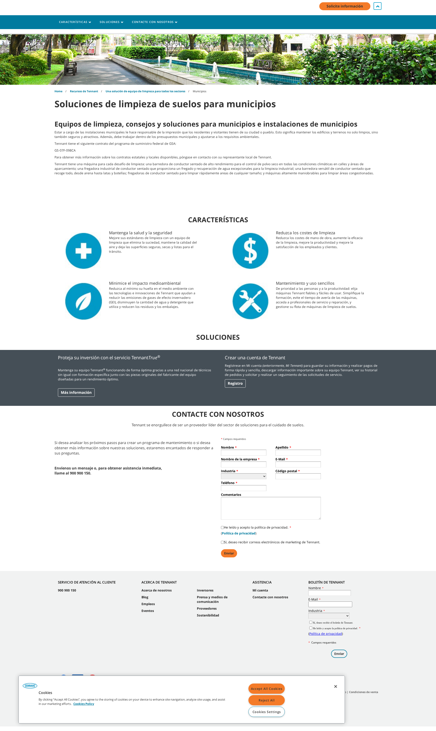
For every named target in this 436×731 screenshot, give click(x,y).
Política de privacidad (238, 533)
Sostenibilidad (208, 615)
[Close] (336, 686)
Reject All (267, 700)
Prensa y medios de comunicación (212, 599)
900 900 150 (67, 590)
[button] (30, 687)
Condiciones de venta (363, 692)
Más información (76, 392)
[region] (181, 699)
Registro (235, 383)
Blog (144, 597)
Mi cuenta (260, 590)
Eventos (147, 611)
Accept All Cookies (266, 688)
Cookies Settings (267, 712)
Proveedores (207, 608)
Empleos (148, 604)
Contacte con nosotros (270, 597)
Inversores (205, 590)
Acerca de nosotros (156, 590)
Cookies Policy (83, 704)
